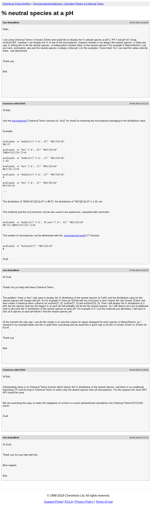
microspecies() (19, 120)
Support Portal (53, 501)
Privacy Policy (84, 501)
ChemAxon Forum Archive (16, 3)
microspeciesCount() (75, 235)
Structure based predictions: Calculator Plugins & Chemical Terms (68, 3)
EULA (69, 501)
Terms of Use (104, 501)
